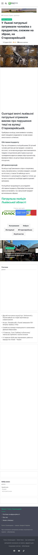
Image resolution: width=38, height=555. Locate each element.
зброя (26, 226)
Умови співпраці (8, 520)
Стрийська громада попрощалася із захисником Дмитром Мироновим (18, 255)
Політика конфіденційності (11, 514)
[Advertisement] (19, 89)
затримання (14, 226)
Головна (5, 15)
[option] (19, 250)
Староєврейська (25, 230)
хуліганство (19, 234)
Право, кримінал (14, 15)
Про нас (5, 517)
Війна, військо (10, 248)
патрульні (10, 230)
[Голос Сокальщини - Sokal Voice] (13, 3)
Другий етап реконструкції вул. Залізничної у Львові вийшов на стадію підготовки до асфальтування (17, 317)
